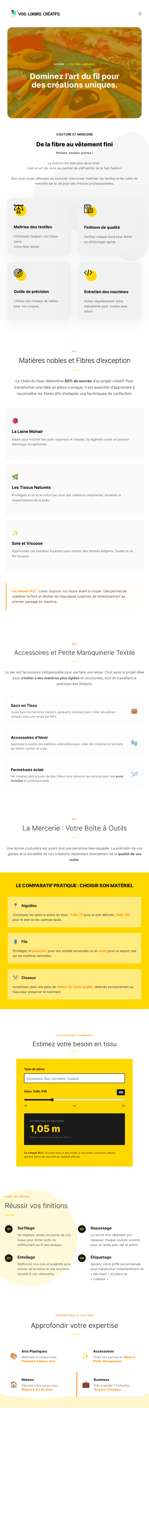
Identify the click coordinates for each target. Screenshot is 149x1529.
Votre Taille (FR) (35, 1091)
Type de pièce (34, 1069)
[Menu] (140, 13)
